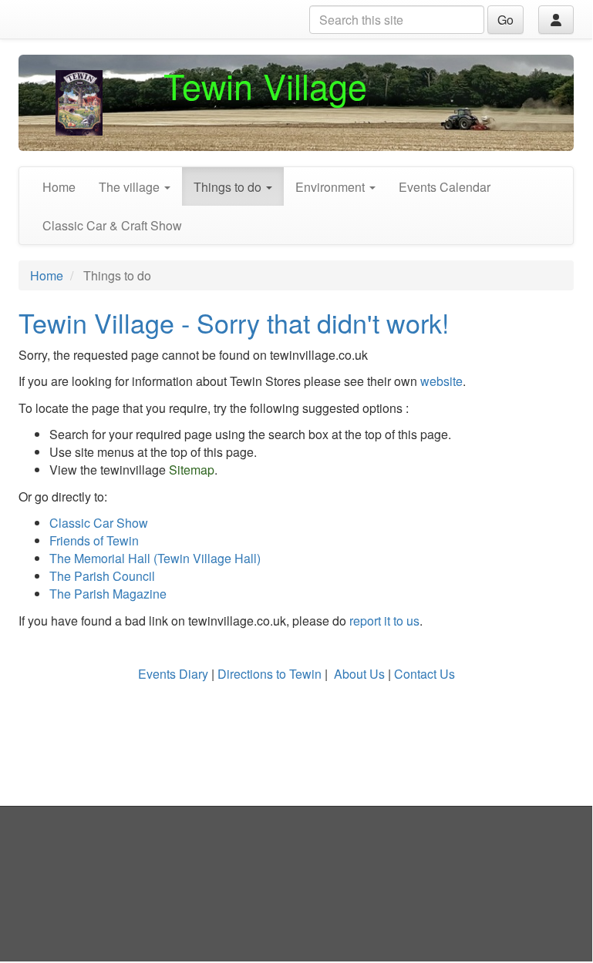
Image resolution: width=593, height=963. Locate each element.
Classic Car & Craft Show (112, 225)
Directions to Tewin (269, 674)
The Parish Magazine (108, 593)
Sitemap (191, 469)
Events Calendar (444, 187)
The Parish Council (102, 576)
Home (59, 187)
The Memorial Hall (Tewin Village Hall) (155, 558)
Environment (331, 187)
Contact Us (424, 674)
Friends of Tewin (94, 540)
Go (505, 20)
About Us (359, 674)
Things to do (229, 187)
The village (131, 187)
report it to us (382, 620)
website (441, 381)
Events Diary (173, 674)
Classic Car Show (98, 523)
